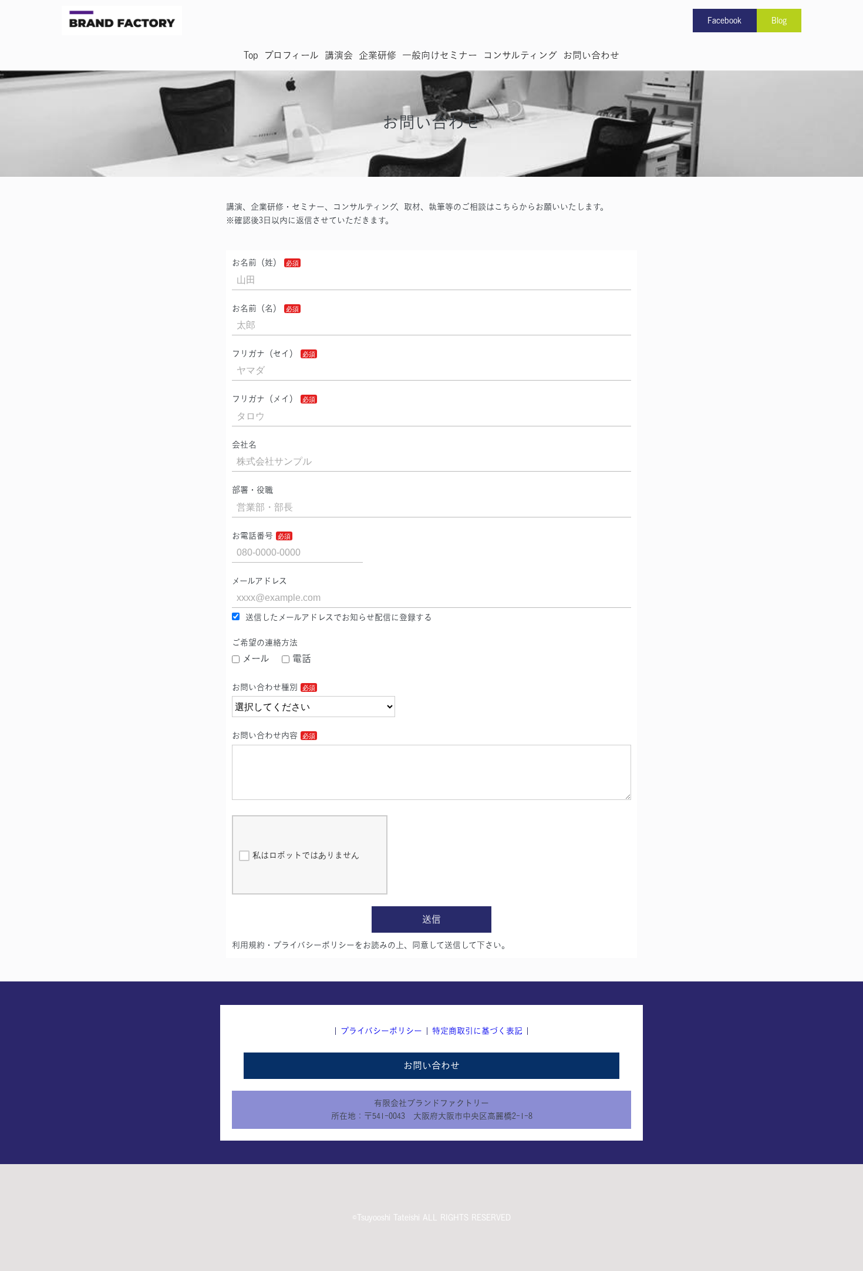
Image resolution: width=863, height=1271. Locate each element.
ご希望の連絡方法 (265, 642)
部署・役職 (252, 490)
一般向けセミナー (439, 55)
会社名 (244, 445)
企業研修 (377, 55)
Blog (779, 20)
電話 (301, 658)
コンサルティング (520, 55)
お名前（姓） (256, 262)
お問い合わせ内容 (265, 735)
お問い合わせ (591, 55)
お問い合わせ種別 (265, 687)
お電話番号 (252, 536)
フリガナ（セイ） (265, 353)
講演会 (339, 55)
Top (251, 55)
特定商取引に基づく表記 (477, 1031)
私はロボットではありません (305, 855)
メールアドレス (259, 581)
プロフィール (291, 55)
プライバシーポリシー (381, 1031)
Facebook (724, 20)
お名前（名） (256, 308)
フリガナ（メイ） (265, 399)
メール (255, 658)
